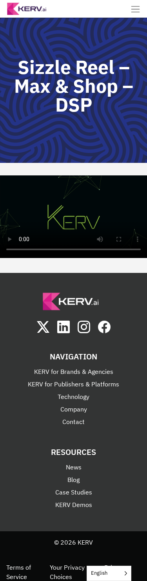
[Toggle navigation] (135, 8)
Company (73, 409)
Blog (73, 480)
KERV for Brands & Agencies (73, 371)
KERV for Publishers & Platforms (73, 384)
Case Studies (73, 492)
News (74, 467)
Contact (73, 422)
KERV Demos (73, 505)
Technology (73, 397)
